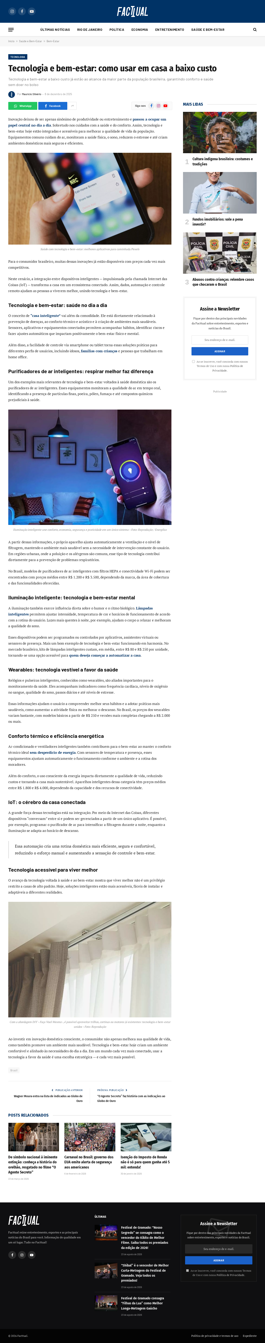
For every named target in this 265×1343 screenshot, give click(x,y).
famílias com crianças (99, 351)
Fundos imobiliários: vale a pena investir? (218, 222)
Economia (139, 29)
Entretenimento (169, 29)
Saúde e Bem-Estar (208, 29)
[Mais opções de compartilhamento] (72, 106)
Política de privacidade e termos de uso (214, 1336)
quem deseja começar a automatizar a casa (105, 655)
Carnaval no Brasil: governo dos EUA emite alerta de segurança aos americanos (88, 1162)
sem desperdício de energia (53, 752)
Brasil (13, 1070)
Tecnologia (17, 56)
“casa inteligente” (45, 315)
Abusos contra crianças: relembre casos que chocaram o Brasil (223, 282)
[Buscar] (254, 29)
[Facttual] (132, 11)
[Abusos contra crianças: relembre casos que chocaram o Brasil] (220, 253)
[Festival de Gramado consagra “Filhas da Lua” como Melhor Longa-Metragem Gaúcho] (106, 1303)
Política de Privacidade (230, 1275)
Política (117, 29)
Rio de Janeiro (89, 29)
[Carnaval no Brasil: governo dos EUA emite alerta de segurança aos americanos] (89, 1137)
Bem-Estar (53, 41)
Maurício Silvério (31, 94)
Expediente (250, 1336)
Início (11, 41)
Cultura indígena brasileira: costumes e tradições (223, 161)
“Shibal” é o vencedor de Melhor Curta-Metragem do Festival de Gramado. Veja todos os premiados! (145, 1273)
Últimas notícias (55, 29)
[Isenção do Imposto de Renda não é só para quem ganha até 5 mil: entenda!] (146, 1137)
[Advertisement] (220, 423)
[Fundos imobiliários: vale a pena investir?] (220, 192)
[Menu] (11, 29)
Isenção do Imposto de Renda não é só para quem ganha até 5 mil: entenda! (145, 1162)
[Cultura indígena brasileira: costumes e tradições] (220, 132)
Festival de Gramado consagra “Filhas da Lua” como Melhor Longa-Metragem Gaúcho (142, 1303)
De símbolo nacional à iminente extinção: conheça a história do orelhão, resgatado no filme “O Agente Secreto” (32, 1165)
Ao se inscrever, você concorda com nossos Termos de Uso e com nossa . (222, 366)
